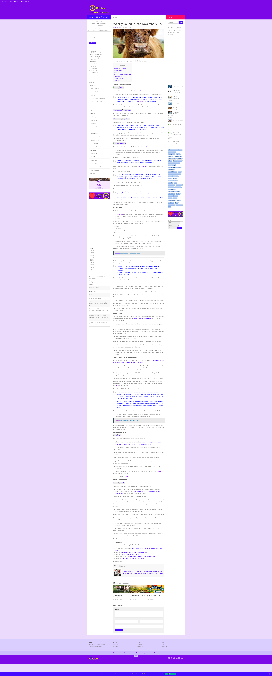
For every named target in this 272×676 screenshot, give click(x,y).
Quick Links (117, 80)
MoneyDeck (171, 154)
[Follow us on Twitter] (97, 17)
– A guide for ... (176, 103)
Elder (179, 171)
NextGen (170, 195)
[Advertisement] (99, 223)
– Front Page (95, 88)
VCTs (170, 160)
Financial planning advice (95, 276)
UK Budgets (93, 72)
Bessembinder (177, 173)
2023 (92, 254)
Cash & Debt (94, 157)
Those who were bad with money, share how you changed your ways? (98, 301)
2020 (92, 259)
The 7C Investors (95, 170)
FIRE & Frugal (94, 160)
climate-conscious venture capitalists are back (134, 552)
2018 (92, 262)
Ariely (180, 160)
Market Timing (172, 165)
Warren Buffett (94, 147)
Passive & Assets (95, 53)
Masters (170, 198)
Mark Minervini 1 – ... (178, 86)
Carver (177, 154)
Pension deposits (118, 78)
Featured (93, 64)
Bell (175, 182)
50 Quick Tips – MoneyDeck (98, 98)
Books (92, 61)
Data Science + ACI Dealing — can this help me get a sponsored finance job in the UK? (98, 288)
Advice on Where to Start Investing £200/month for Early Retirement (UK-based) (98, 281)
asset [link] (159, 471)
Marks (176, 180)
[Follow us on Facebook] (101, 17)
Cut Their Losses (142, 166)
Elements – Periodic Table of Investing (98, 102)
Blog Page (93, 42)
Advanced (24, 1)
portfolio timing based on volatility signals (131, 558)
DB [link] (117, 385)
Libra (162, 277)
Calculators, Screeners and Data (98, 107)
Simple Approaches (172, 200)
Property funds (118, 76)
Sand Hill (170, 182)
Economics (93, 74)
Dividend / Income (95, 117)
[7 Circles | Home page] (99, 9)
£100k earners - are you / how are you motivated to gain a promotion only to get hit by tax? (98, 295)
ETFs (92, 130)
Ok (166, 673)
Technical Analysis (95, 140)
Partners (93, 70)
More (157, 653)
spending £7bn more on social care (141, 318)
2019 (92, 261)
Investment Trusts (95, 127)
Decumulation (94, 56)
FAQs (92, 110)
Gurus (92, 59)
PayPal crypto (118, 70)
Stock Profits (171, 187)
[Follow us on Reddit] (104, 17)
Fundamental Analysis (96, 137)
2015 (92, 267)
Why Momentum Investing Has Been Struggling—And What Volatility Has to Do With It (98, 307)
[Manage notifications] (269, 673)
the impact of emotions (146, 146)
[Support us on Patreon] (106, 17)
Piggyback (93, 123)
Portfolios (93, 58)
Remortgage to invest (94, 329)
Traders (175, 198)
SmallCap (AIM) (94, 120)
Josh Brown (178, 187)
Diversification (172, 152)
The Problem (94, 153)
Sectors (170, 173)
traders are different (138, 91)
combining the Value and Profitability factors (143, 556)
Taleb (170, 176)
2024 (92, 252)
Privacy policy (172, 673)
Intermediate (14, 1)
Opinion (177, 162)
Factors (178, 167)
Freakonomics (171, 189)
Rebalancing (179, 184)
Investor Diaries (177, 150)
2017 (92, 264)
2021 (92, 257)
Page (92, 85)
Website (117, 624)
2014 (92, 269)
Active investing (95, 54)
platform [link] (120, 214)
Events (92, 66)
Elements (171, 156)
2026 (92, 250)
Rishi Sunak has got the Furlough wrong (132, 554)
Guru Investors (94, 143)
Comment (117, 609)
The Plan (93, 95)
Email (141, 619)
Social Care (117, 72)
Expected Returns (172, 171)
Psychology (92, 173)
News (115, 17)
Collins (174, 178)
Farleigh (175, 195)
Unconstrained (171, 191)
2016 (92, 266)
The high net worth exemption (122, 74)
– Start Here (96, 92)
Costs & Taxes (94, 163)
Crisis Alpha (171, 162)
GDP (178, 191)
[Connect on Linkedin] (108, 17)
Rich (169, 207)
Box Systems (171, 202)
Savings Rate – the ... (178, 120)
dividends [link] (141, 101)
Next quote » (171, 34)
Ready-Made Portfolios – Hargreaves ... (173, 113)
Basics (5, 1)
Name (116, 619)
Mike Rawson (118, 27)
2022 (92, 255)
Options (175, 160)
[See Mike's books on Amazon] (99, 17)
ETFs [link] (127, 477)
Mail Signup (176, 141)
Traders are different (120, 68)
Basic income (171, 193)
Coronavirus (171, 169)
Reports (93, 68)
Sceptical (170, 180)
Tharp (170, 178)
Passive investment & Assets (97, 167)
